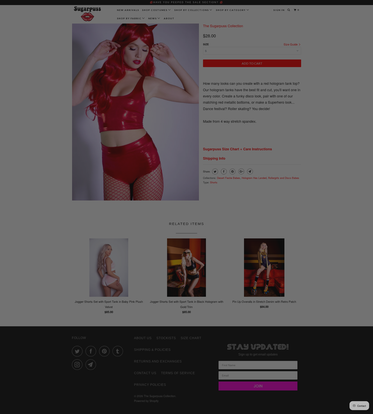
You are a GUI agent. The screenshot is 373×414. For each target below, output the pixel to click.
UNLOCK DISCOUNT (216, 238)
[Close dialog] (252, 161)
